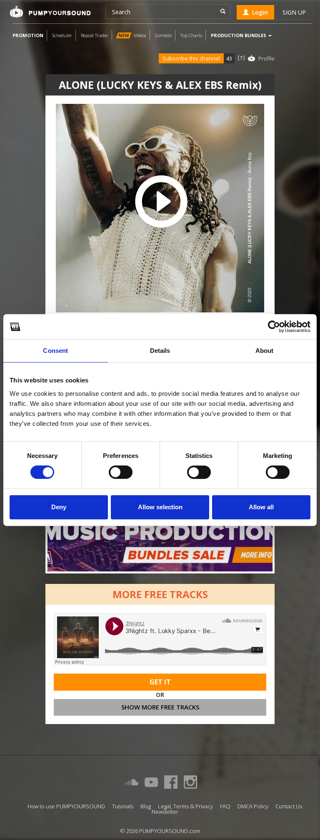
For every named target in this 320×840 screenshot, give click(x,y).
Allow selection (160, 507)
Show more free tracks (160, 707)
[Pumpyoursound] (50, 12)
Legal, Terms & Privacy (185, 806)
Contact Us (288, 806)
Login (258, 12)
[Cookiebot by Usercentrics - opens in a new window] (274, 326)
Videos (132, 35)
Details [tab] (160, 350)
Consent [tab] (55, 350)
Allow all (261, 507)
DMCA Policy (253, 806)
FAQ (225, 806)
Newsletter (165, 812)
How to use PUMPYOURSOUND (66, 806)
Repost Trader (94, 35)
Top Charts (191, 35)
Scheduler (62, 35)
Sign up (294, 12)
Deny (58, 507)
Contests (163, 35)
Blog (145, 806)
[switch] (120, 472)
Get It (160, 682)
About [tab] (264, 350)
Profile (266, 58)
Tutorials (122, 806)
